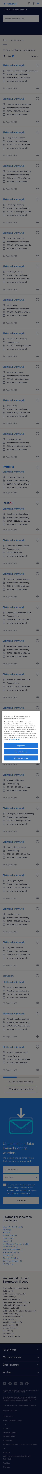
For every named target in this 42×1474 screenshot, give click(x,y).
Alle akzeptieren (21, 758)
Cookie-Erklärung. (14, 739)
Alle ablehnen (21, 752)
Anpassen (21, 745)
